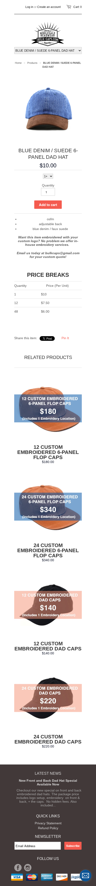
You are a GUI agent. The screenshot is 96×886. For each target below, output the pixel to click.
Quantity (48, 185)
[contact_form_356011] (85, 875)
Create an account (49, 7)
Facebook (18, 867)
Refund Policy (48, 828)
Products (32, 62)
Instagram (27, 867)
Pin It (65, 338)
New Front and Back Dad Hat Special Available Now (48, 782)
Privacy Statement (48, 823)
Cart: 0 (77, 7)
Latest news (48, 773)
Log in (29, 7)
